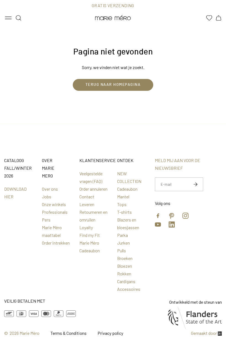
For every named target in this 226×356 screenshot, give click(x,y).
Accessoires (128, 289)
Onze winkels (54, 204)
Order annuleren (93, 188)
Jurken (123, 242)
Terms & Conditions (68, 333)
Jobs (46, 196)
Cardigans (126, 281)
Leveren (86, 204)
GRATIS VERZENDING (113, 5)
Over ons (50, 188)
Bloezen (124, 266)
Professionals (55, 212)
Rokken (124, 273)
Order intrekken (56, 242)
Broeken (125, 258)
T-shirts (124, 212)
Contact (86, 196)
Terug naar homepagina (113, 85)
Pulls (121, 250)
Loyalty (86, 227)
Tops (122, 204)
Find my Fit (89, 235)
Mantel (123, 196)
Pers (46, 219)
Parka (122, 235)
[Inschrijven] (195, 184)
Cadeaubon (127, 188)
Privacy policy (110, 333)
